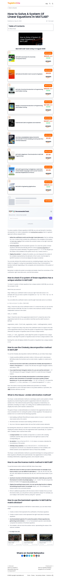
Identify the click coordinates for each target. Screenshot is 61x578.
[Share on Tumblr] (36, 556)
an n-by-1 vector (16, 241)
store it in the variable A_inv (29, 482)
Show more (13, 28)
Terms (28, 575)
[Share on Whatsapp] (32, 556)
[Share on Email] (39, 556)
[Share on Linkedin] (27, 556)
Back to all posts (13, 8)
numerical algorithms (43, 247)
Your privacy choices (40, 575)
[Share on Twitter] (24, 556)
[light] (52, 3)
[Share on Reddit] (34, 556)
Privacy (33, 575)
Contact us (48, 575)
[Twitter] (52, 575)
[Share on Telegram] (29, 556)
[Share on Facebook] (22, 556)
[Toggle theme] (51, 211)
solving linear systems (37, 232)
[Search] (50, 3)
